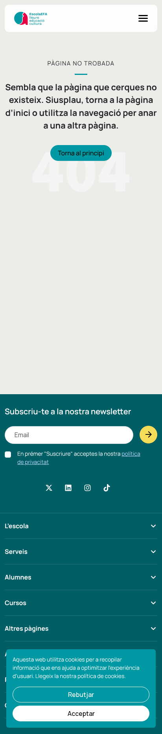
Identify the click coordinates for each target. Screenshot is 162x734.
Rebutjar (81, 694)
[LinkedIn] (68, 488)
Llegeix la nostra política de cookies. (80, 676)
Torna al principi (81, 153)
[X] (49, 488)
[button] (81, 530)
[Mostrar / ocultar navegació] (143, 18)
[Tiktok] (107, 488)
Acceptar (81, 713)
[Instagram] (88, 488)
